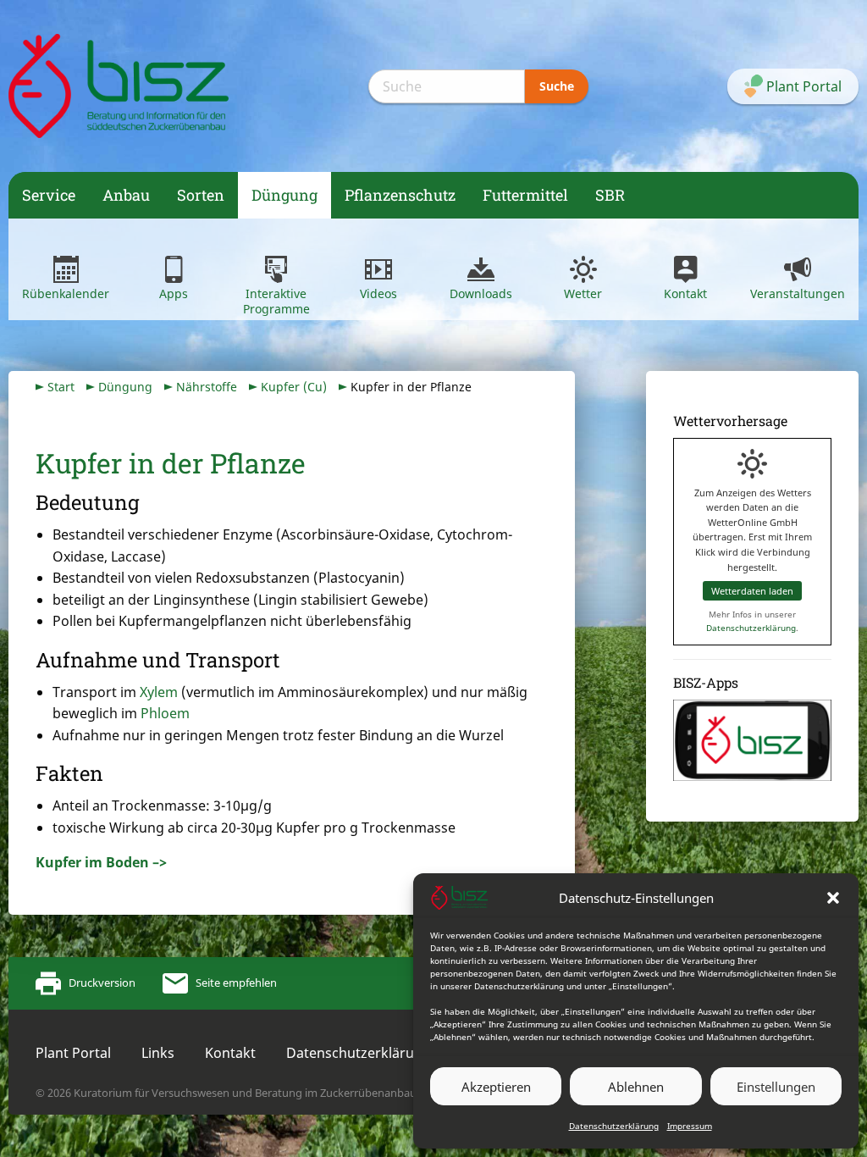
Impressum (689, 1126)
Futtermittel (525, 195)
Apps (173, 293)
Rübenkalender (65, 293)
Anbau (126, 195)
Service (48, 195)
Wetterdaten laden (752, 590)
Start (61, 387)
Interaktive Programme (276, 301)
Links (157, 1053)
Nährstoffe (206, 387)
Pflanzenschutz (400, 195)
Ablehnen (636, 1086)
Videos (378, 293)
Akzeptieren (496, 1086)
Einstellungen (776, 1086)
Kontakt (685, 293)
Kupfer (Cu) (294, 387)
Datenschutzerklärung (614, 1126)
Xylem (159, 692)
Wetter (583, 293)
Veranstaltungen (797, 293)
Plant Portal (73, 1053)
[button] (833, 897)
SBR (610, 195)
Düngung (284, 195)
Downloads (481, 293)
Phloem (165, 713)
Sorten (200, 195)
